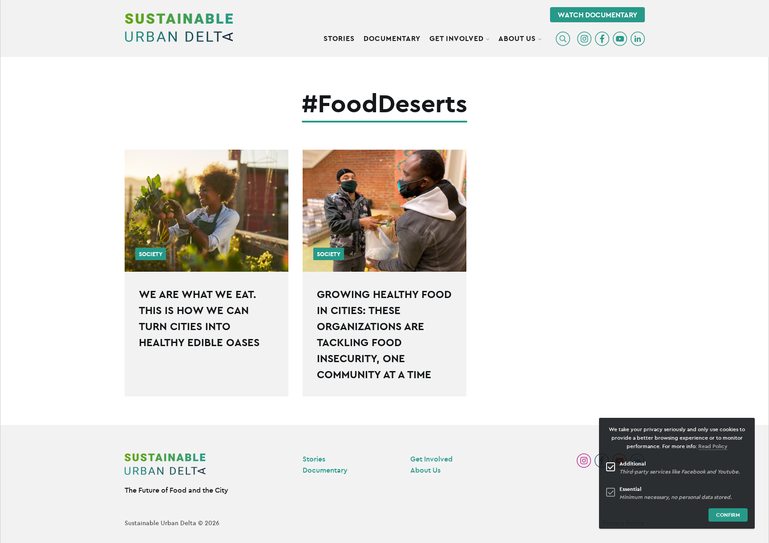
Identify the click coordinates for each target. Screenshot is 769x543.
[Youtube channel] (620, 39)
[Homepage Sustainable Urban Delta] (179, 27)
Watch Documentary (597, 14)
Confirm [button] (728, 514)
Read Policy (713, 446)
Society (150, 254)
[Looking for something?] (563, 39)
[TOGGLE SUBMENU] (488, 37)
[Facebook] (602, 39)
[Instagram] (584, 39)
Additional (632, 463)
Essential (630, 489)
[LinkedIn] (638, 39)
